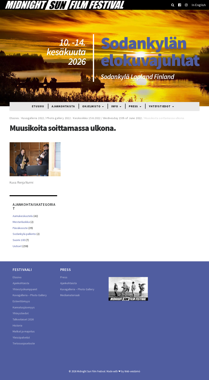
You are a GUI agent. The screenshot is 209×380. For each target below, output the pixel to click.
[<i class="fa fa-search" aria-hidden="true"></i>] (172, 5)
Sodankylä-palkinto (24, 234)
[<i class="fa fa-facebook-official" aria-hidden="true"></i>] (179, 5)
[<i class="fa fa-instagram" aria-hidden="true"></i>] (186, 5)
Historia (17, 325)
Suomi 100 (19, 240)
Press (134, 106)
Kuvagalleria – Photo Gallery (30, 295)
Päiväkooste (20, 228)
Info (115, 106)
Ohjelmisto (91, 106)
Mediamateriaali (70, 295)
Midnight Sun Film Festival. (91, 371)
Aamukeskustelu (23, 216)
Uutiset (17, 246)
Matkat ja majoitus (24, 331)
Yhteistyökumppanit (25, 289)
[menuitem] (199, 5)
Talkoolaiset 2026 (23, 319)
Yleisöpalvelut (21, 337)
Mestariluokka (21, 222)
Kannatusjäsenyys (24, 307)
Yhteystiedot (160, 106)
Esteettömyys (21, 301)
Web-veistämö (132, 371)
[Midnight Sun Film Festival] (64, 5)
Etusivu (38, 106)
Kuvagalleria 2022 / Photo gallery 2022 (46, 118)
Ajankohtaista (63, 106)
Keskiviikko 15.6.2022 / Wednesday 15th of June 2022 (107, 118)
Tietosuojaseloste (24, 343)
